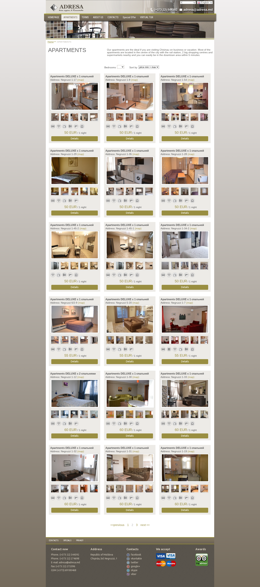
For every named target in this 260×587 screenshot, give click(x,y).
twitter (134, 562)
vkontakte (136, 558)
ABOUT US (98, 17)
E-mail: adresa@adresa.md (65, 562)
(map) (80, 79)
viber (133, 574)
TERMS (85, 17)
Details (75, 138)
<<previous (117, 524)
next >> (145, 524)
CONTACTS (113, 17)
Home (51, 42)
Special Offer (129, 17)
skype (134, 570)
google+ (135, 566)
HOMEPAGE (53, 17)
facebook (136, 554)
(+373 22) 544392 (165, 9)
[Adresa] (64, 2)
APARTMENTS (70, 17)
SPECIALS (67, 540)
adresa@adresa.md (198, 9)
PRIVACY (79, 540)
